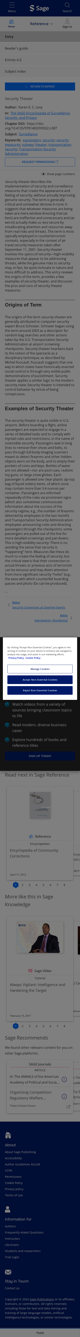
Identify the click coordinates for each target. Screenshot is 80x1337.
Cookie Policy (32, 657)
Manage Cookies (40, 668)
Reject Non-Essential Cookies (40, 690)
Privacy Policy (16, 657)
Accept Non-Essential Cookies (40, 679)
